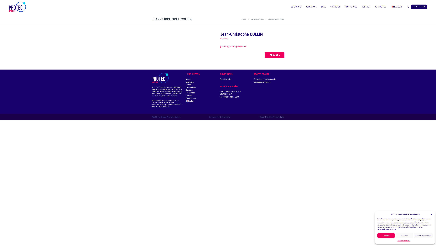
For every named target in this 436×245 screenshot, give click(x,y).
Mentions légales (278, 117)
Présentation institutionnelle (265, 79)
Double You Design (224, 117)
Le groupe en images (262, 82)
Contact (189, 95)
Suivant (274, 55)
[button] (431, 214)
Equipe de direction (257, 19)
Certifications (191, 87)
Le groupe (190, 82)
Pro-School (190, 93)
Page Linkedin (225, 79)
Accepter (386, 235)
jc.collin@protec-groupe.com (233, 46)
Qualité (188, 85)
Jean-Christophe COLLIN (172, 19)
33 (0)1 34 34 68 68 (231, 97)
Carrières (189, 90)
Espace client (191, 98)
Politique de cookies (404, 241)
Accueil (244, 19)
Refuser (404, 235)
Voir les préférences (423, 235)
